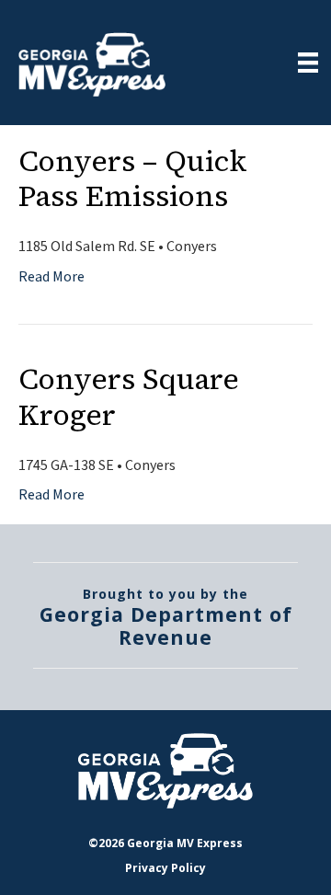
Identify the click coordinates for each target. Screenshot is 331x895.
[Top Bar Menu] (308, 63)
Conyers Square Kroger (128, 396)
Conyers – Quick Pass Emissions (132, 178)
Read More (51, 277)
